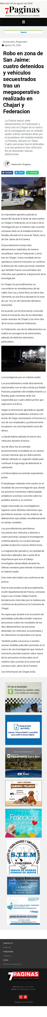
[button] (23, 22)
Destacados (9, 41)
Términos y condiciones (12, 964)
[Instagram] (21, 997)
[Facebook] (25, 997)
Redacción (7, 947)
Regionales (22, 41)
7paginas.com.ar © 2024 (23, 1002)
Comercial (7, 956)
